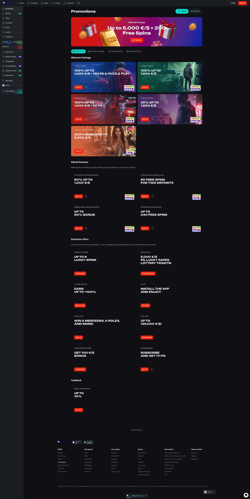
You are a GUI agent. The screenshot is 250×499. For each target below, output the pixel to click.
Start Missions (148, 273)
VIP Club (61, 468)
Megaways (88, 465)
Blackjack (114, 462)
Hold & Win (88, 468)
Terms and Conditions (172, 453)
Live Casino (62, 456)
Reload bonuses (117, 51)
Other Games (115, 472)
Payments (168, 472)
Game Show (115, 456)
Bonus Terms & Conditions (174, 459)
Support (194, 456)
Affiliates (194, 459)
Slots (86, 453)
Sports (60, 459)
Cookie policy (169, 468)
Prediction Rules (143, 475)
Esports (140, 456)
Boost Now (80, 305)
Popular (114, 453)
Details (78, 410)
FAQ (166, 475)
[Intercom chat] (246, 495)
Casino (60, 453)
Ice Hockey (142, 465)
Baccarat (114, 465)
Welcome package (97, 51)
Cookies (141, 496)
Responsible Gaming (172, 462)
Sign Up (78, 87)
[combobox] (209, 492)
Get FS (144, 369)
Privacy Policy (169, 465)
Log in (233, 3)
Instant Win (88, 459)
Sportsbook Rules (144, 472)
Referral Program (64, 465)
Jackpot (87, 472)
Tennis (140, 468)
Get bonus (136, 40)
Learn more (80, 273)
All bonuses (80, 51)
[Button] (78, 3)
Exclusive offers (135, 51)
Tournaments (62, 472)
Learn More (80, 369)
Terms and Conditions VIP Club (175, 456)
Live (139, 459)
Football (140, 462)
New (86, 456)
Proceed (145, 305)
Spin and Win (147, 337)
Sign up (242, 3)
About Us (194, 453)
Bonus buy (88, 462)
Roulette (114, 459)
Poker (113, 468)
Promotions (62, 462)
